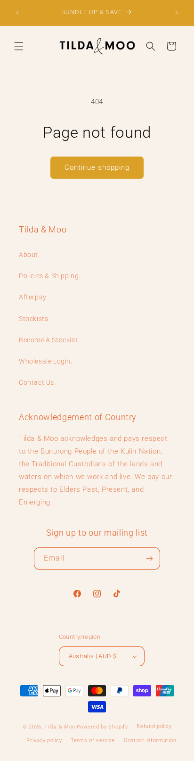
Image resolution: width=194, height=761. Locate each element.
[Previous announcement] (17, 12)
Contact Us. (37, 382)
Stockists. (34, 319)
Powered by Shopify (102, 726)
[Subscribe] (149, 558)
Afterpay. (33, 297)
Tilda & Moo (59, 726)
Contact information (150, 740)
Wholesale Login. (46, 361)
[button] (18, 46)
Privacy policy (44, 740)
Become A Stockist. (49, 340)
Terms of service (93, 740)
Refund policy (154, 726)
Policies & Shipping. (50, 276)
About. (29, 254)
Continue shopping (97, 167)
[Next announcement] (176, 12)
